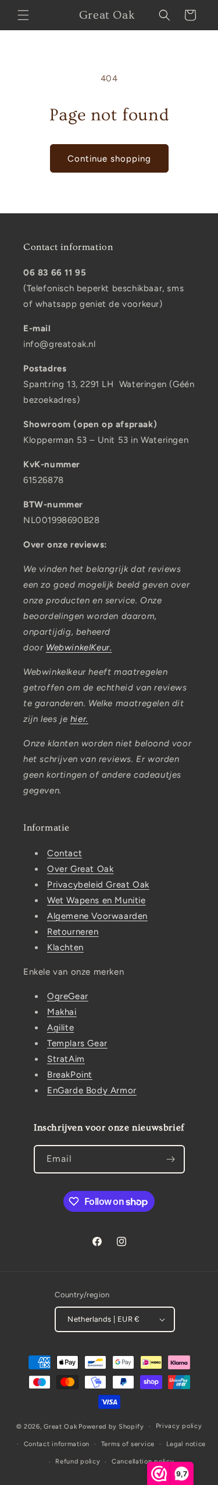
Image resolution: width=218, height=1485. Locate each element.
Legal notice (186, 1444)
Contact (64, 853)
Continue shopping (109, 158)
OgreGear (67, 996)
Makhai (62, 1012)
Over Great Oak (80, 869)
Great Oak (60, 1426)
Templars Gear (77, 1043)
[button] (23, 15)
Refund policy (77, 1461)
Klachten (65, 947)
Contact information (57, 1444)
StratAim (66, 1059)
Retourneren (73, 931)
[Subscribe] (171, 1159)
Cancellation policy (143, 1461)
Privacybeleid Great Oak (98, 884)
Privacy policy (179, 1426)
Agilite (60, 1027)
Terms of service (128, 1444)
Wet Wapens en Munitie (96, 900)
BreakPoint (69, 1074)
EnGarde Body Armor (92, 1090)
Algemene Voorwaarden (97, 916)
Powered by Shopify (111, 1426)
